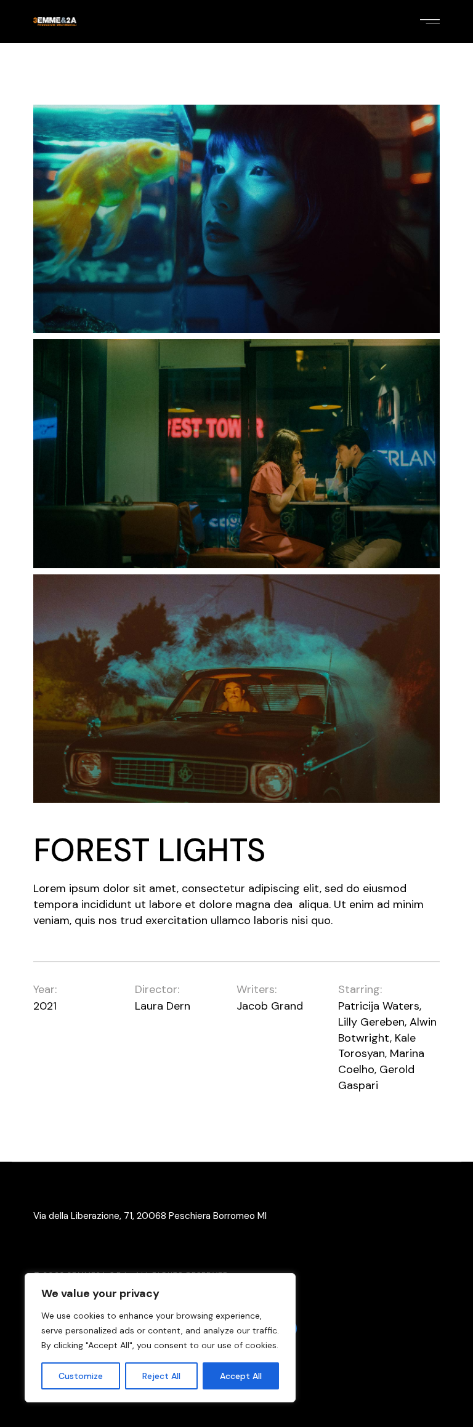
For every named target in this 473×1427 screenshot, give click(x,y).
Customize (81, 1375)
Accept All (241, 1375)
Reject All (161, 1375)
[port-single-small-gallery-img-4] (236, 688)
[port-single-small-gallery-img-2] (236, 453)
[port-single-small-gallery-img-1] (236, 219)
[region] (160, 1337)
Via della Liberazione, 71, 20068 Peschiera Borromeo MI (150, 1216)
